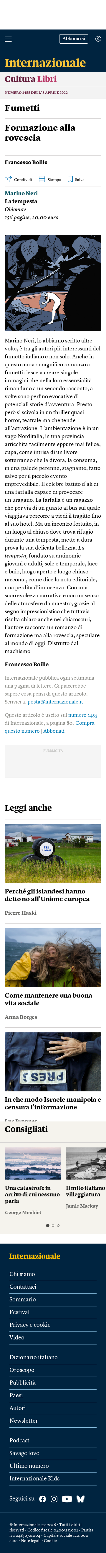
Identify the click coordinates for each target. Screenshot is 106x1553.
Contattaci (23, 1287)
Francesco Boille (26, 162)
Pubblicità (22, 1383)
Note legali (31, 1541)
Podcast (19, 1441)
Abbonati (53, 731)
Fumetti (22, 108)
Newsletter (23, 1421)
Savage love (24, 1454)
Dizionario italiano (33, 1358)
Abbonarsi (73, 39)
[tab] (47, 1225)
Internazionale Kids (34, 1479)
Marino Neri (21, 194)
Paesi (16, 1396)
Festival (19, 1313)
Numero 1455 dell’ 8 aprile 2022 (36, 93)
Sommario (22, 1300)
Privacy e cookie (30, 1325)
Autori (17, 1408)
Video (16, 1338)
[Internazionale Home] (36, 1256)
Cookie (50, 1541)
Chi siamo (22, 1275)
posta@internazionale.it (55, 702)
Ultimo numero (29, 1466)
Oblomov (15, 210)
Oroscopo (21, 1370)
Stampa (54, 180)
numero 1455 (82, 715)
